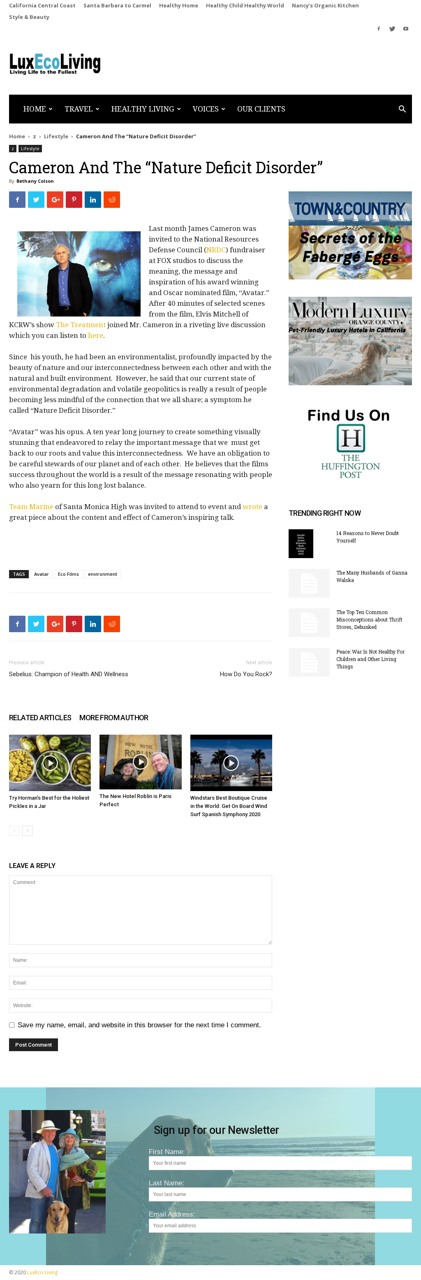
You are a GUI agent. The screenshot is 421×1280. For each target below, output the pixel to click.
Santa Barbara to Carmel (117, 5)
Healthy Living (142, 109)
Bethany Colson (35, 181)
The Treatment (81, 325)
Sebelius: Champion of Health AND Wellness (68, 674)
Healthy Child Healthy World (245, 5)
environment (102, 574)
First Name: (167, 1152)
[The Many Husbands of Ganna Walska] (309, 583)
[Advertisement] (140, 547)
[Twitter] (392, 29)
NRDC (216, 250)
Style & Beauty (29, 17)
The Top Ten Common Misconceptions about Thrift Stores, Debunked (369, 619)
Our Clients (261, 109)
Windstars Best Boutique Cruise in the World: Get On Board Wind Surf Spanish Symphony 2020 (228, 806)
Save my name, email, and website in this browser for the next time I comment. (139, 1025)
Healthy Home (178, 5)
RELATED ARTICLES (40, 717)
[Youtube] (406, 29)
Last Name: (166, 1183)
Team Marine (32, 507)
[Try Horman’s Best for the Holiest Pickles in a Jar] (50, 763)
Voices (206, 109)
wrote (252, 507)
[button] (402, 109)
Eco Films (68, 574)
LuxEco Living (42, 1272)
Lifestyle (56, 136)
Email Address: (172, 1214)
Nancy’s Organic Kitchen (325, 5)
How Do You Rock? (246, 674)
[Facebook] (378, 29)
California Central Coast (42, 5)
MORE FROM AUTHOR (113, 717)
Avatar (41, 574)
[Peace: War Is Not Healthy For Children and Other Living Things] (309, 662)
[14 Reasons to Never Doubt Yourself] (301, 543)
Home (34, 109)
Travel (79, 109)
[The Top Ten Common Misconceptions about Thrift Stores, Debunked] (309, 622)
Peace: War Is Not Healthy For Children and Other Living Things (370, 659)
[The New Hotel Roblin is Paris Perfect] (140, 762)
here (95, 335)
